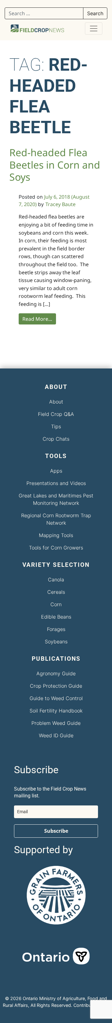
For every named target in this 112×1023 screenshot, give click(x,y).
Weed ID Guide (56, 735)
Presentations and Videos (56, 483)
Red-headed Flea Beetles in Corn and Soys (54, 164)
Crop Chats (56, 439)
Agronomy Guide (56, 673)
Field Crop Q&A (56, 414)
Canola (56, 579)
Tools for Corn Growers (56, 548)
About (56, 402)
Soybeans (56, 641)
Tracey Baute (60, 204)
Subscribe (56, 830)
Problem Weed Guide (56, 723)
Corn (56, 604)
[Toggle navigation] (93, 28)
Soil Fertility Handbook (56, 711)
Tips (56, 426)
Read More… (37, 318)
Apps (56, 471)
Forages (56, 629)
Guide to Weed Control (56, 698)
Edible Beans (56, 617)
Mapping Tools (56, 535)
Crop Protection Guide (56, 686)
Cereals (56, 592)
